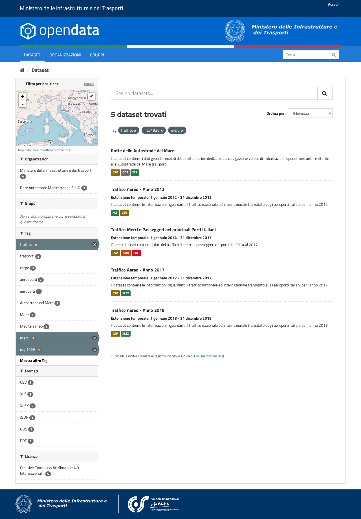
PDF (136, 253)
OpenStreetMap (42, 150)
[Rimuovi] (135, 130)
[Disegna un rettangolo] (91, 96)
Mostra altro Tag (33, 360)
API (183, 356)
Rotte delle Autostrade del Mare (142, 150)
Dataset (32, 55)
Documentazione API (208, 356)
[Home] (22, 70)
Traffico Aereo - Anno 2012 (137, 189)
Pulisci (89, 84)
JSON (125, 253)
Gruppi (97, 55)
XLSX (125, 293)
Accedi (333, 4)
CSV (115, 172)
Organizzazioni (65, 55)
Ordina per (276, 113)
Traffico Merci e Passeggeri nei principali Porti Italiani (163, 229)
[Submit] (333, 54)
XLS (134, 172)
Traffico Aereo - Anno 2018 (137, 310)
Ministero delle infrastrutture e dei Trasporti (71, 8)
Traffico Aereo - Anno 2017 (137, 269)
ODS (125, 172)
